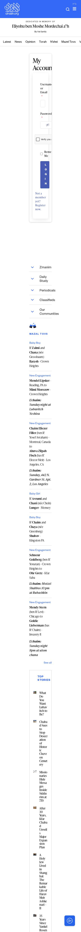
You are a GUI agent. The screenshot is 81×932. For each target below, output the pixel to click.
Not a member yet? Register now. (40, 201)
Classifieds (46, 300)
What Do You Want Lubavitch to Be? (43, 703)
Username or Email (40, 90)
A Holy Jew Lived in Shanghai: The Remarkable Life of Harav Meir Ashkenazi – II (43, 881)
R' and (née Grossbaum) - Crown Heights (39, 357)
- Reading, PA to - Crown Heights (40, 387)
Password (40, 115)
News (18, 42)
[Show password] (48, 125)
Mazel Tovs (68, 42)
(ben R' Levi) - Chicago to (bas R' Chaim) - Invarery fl (39, 620)
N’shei (54, 42)
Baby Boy (34, 343)
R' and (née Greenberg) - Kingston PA (37, 531)
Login (46, 175)
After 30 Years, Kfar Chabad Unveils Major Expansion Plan (43, 827)
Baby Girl (34, 494)
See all (48, 663)
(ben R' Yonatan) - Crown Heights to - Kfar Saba (39, 566)
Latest (7, 42)
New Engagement (40, 376)
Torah (43, 42)
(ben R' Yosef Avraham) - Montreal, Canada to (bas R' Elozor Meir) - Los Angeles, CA (40, 446)
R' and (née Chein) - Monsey (40, 503)
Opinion (30, 42)
